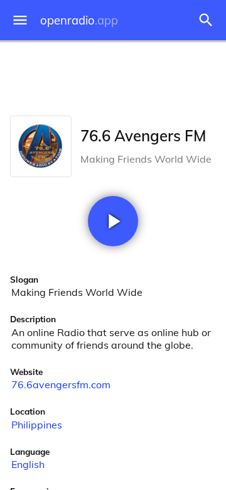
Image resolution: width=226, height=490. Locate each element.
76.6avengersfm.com (60, 384)
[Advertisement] (113, 75)
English (28, 464)
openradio (79, 20)
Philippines (36, 424)
